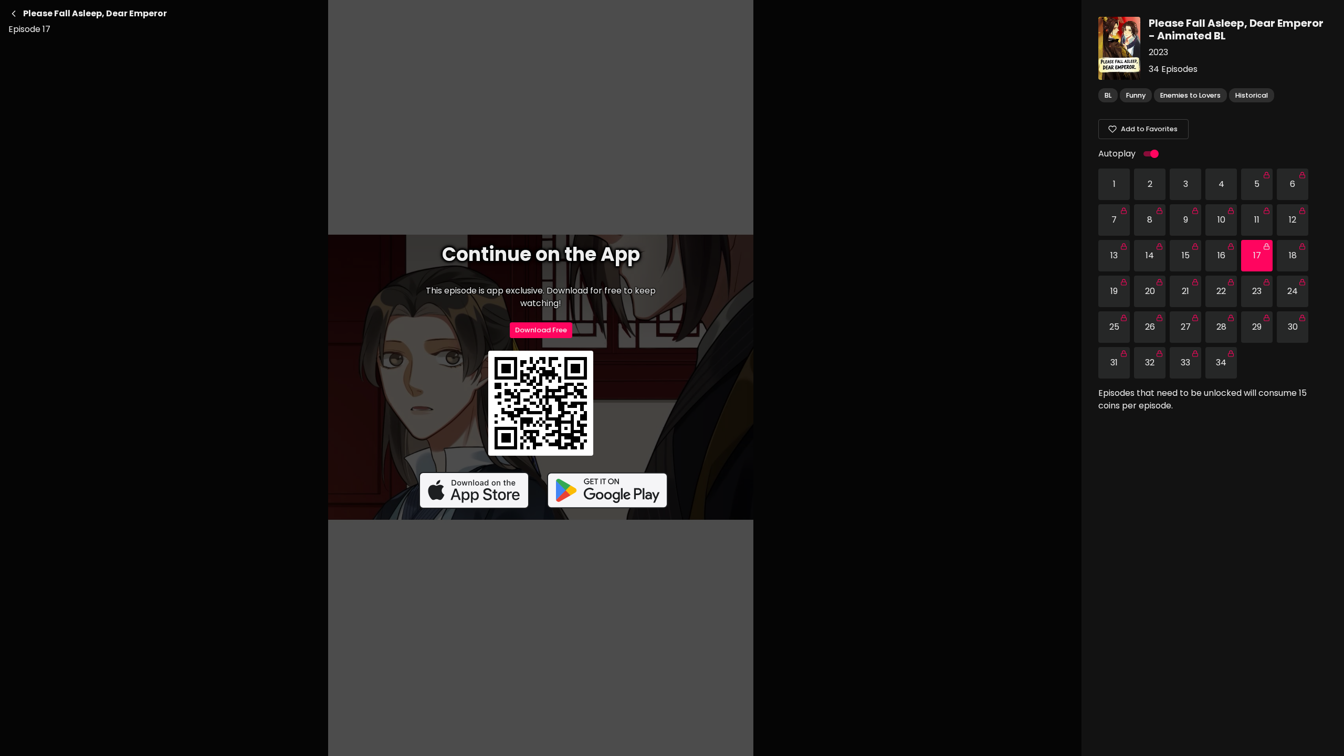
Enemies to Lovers (1190, 95)
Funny (1136, 95)
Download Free (541, 330)
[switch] (1154, 154)
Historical (1251, 95)
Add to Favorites (1149, 128)
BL (1108, 95)
